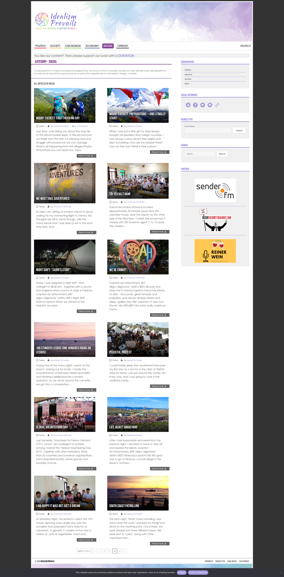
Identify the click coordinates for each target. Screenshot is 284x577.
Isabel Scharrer (61, 126)
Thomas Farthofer (62, 206)
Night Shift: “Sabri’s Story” (53, 270)
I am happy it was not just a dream (58, 506)
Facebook (195, 105)
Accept (181, 572)
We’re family (117, 270)
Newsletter (220, 561)
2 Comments (81, 126)
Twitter (202, 105)
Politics (40, 45)
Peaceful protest (120, 352)
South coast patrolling (124, 506)
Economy (92, 45)
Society (55, 45)
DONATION (126, 55)
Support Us (209, 561)
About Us (188, 74)
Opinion (122, 45)
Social (108, 45)
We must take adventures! (53, 198)
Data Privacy (244, 561)
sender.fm (217, 105)
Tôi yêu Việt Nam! (119, 194)
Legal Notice (232, 561)
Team (187, 83)
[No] (280, 572)
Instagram (210, 105)
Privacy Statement (198, 572)
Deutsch (245, 45)
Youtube (188, 105)
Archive (188, 79)
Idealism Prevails (47, 561)
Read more (84, 155)
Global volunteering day (52, 427)
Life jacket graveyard (123, 427)
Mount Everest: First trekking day (58, 118)
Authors (188, 70)
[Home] (56, 21)
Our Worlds (73, 45)
